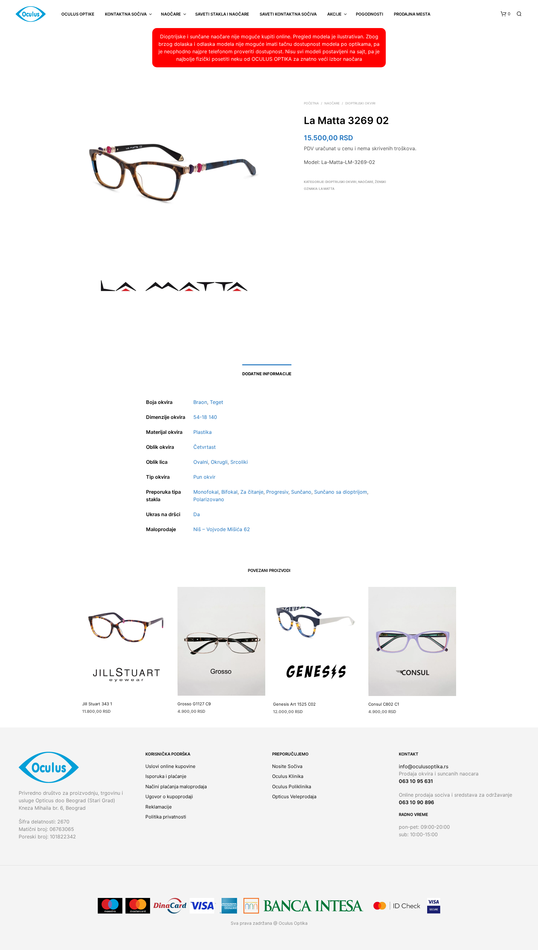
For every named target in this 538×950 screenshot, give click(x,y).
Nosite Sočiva (287, 766)
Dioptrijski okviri (360, 103)
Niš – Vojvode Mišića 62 (221, 529)
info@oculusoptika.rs (423, 766)
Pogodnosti (369, 14)
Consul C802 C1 (383, 703)
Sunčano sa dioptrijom (340, 492)
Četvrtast (204, 447)
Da (196, 514)
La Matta (326, 188)
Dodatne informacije (266, 373)
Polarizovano (208, 499)
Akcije (334, 14)
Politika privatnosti (165, 817)
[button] (505, 14)
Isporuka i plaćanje (165, 776)
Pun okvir (204, 477)
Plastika (202, 432)
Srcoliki (239, 462)
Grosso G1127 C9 (194, 703)
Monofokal (206, 492)
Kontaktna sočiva (126, 14)
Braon (200, 402)
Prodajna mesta (412, 14)
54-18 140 (205, 417)
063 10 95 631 (416, 781)
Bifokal (229, 492)
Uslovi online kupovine (170, 766)
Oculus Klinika (287, 776)
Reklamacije (158, 807)
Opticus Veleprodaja (294, 796)
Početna (311, 103)
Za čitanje (251, 492)
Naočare (171, 14)
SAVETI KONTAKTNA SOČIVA (288, 14)
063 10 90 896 (416, 802)
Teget (216, 402)
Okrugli (219, 462)
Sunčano (301, 492)
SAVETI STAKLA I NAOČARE (222, 14)
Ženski (380, 182)
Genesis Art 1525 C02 (294, 703)
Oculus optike (77, 14)
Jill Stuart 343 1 (97, 703)
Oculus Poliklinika (291, 786)
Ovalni (200, 462)
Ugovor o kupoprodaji (169, 796)
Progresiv (277, 492)
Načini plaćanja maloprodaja (176, 786)
